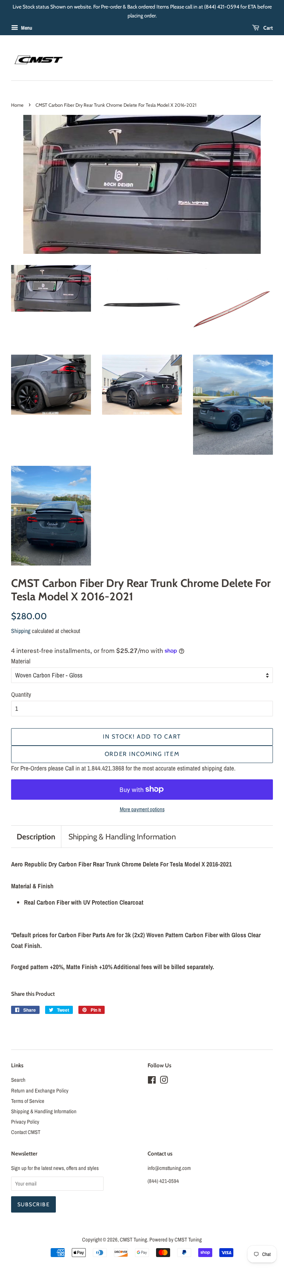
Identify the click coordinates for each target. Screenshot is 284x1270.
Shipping (20, 631)
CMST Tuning (133, 1239)
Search (18, 1080)
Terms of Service (27, 1101)
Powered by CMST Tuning (175, 1239)
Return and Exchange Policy (39, 1090)
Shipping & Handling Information (122, 836)
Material (20, 661)
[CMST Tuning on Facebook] (152, 1081)
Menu (26, 27)
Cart (267, 27)
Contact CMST (25, 1132)
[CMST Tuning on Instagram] (164, 1081)
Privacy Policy (25, 1121)
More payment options (142, 809)
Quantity (21, 694)
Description (36, 836)
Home (17, 105)
